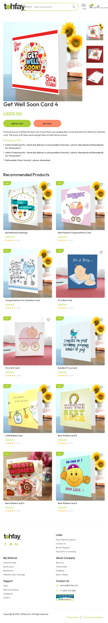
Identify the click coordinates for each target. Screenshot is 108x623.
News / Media (62, 574)
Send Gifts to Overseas (66, 551)
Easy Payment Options (65, 540)
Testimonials (61, 567)
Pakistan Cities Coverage (14, 574)
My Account (8, 567)
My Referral (8, 571)
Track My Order (9, 563)
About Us (60, 563)
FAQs (5, 586)
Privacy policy (72, 617)
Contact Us (61, 544)
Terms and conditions (93, 617)
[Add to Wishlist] (48, 185)
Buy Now (47, 123)
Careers (6, 598)
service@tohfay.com (69, 585)
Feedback (60, 571)
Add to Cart (17, 123)
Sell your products (11, 590)
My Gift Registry (63, 547)
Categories (8, 594)
